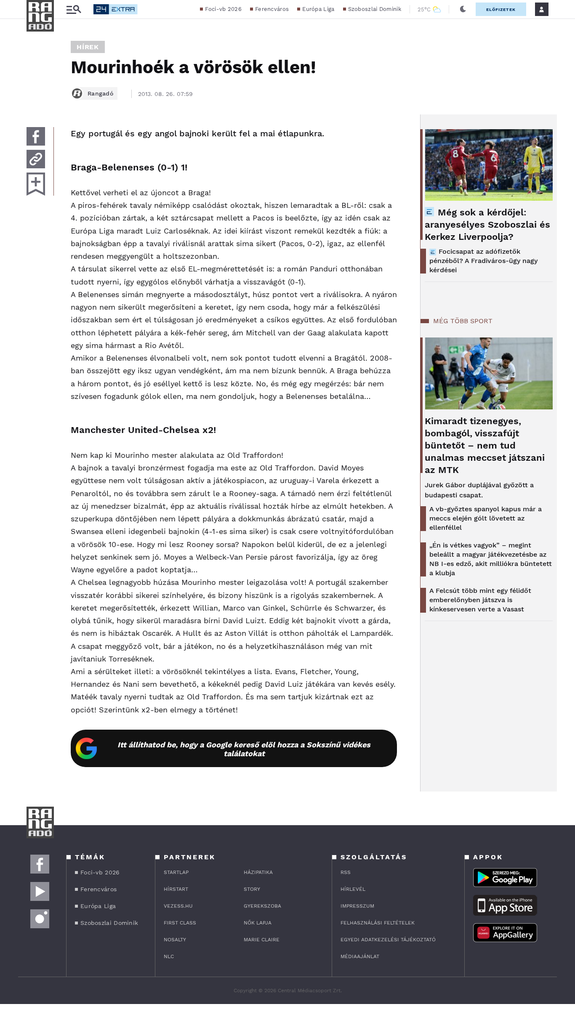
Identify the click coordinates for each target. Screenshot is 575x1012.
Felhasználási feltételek (378, 923)
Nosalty (175, 940)
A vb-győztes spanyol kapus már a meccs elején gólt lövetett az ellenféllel (485, 518)
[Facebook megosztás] (36, 136)
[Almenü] (73, 9)
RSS (346, 872)
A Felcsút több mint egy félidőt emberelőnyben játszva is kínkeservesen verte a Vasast (480, 600)
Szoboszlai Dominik (374, 9)
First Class (180, 923)
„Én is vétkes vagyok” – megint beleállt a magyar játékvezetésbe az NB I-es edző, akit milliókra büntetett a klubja (490, 559)
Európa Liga (318, 9)
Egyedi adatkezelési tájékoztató (388, 940)
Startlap (176, 872)
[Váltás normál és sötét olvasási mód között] (463, 9)
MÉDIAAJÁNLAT (360, 956)
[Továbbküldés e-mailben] (36, 159)
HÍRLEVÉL (353, 889)
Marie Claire (262, 940)
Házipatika (258, 872)
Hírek (88, 47)
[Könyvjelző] (36, 184)
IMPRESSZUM (357, 906)
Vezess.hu (178, 906)
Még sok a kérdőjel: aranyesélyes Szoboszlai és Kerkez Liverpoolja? (487, 224)
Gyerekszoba (262, 906)
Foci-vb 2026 (223, 9)
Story (252, 889)
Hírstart (176, 889)
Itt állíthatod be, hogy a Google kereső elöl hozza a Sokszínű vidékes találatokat (243, 749)
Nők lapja (258, 923)
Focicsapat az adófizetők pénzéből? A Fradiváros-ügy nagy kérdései (483, 260)
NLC (169, 956)
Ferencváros (272, 9)
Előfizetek (501, 9)
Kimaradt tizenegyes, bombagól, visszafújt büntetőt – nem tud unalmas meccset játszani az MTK (485, 445)
